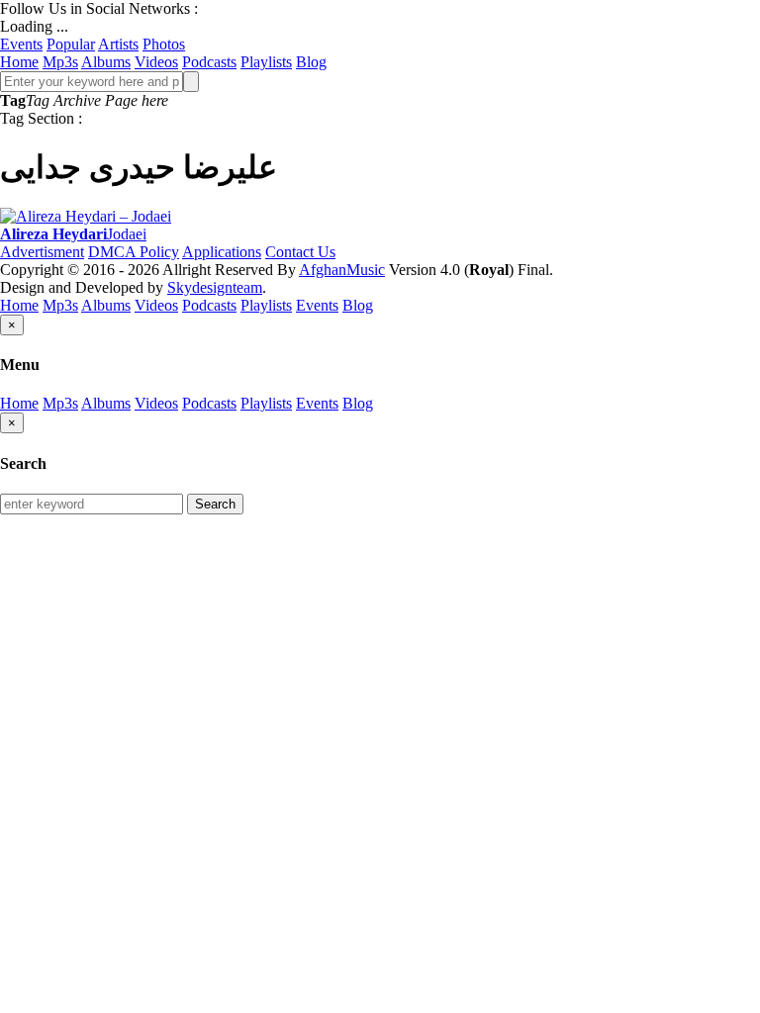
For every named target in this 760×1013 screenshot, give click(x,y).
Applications (221, 251)
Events (21, 44)
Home (19, 61)
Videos (156, 61)
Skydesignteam (214, 287)
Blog (311, 61)
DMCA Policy (133, 251)
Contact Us (300, 251)
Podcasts (209, 61)
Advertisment (42, 251)
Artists (118, 44)
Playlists (266, 61)
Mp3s (60, 61)
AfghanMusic (342, 269)
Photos (163, 44)
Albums (106, 61)
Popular (71, 44)
